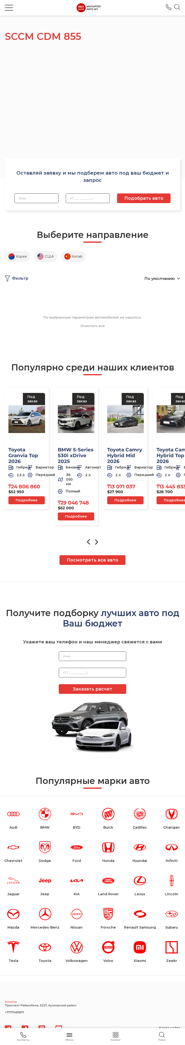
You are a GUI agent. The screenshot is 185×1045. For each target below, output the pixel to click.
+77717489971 (14, 1012)
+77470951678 (168, 7)
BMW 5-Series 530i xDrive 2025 (75, 455)
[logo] (88, 8)
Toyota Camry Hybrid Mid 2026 (124, 455)
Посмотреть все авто (92, 560)
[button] (9, 7)
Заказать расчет (92, 689)
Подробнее (27, 500)
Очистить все (92, 326)
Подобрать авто (143, 198)
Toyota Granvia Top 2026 (23, 455)
